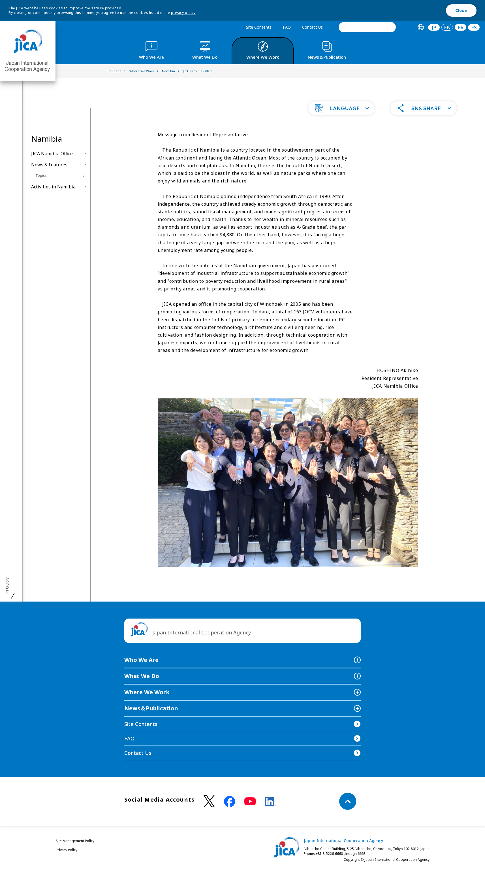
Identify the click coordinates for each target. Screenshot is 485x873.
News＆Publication (151, 708)
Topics (41, 175)
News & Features (49, 165)
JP (434, 27)
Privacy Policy (66, 849)
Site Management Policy (75, 840)
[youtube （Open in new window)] (250, 801)
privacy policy (183, 12)
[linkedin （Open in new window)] (270, 801)
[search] (367, 27)
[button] (341, 108)
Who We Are (141, 660)
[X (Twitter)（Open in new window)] (209, 801)
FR (460, 27)
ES (474, 27)
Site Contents (259, 27)
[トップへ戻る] (347, 801)
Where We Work (147, 692)
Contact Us (312, 27)
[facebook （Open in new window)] (229, 801)
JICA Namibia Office (52, 153)
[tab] (420, 27)
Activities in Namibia (53, 187)
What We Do (141, 676)
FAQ (287, 27)
